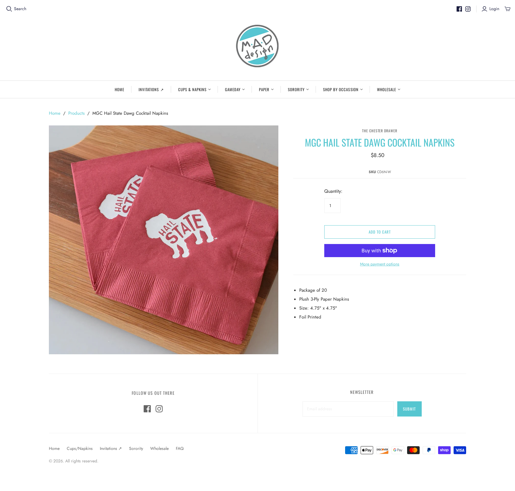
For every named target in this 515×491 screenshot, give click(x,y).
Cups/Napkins (80, 448)
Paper (264, 89)
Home (119, 89)
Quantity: (333, 191)
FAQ (180, 448)
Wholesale (386, 89)
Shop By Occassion (341, 89)
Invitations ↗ (151, 89)
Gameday (233, 89)
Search (20, 9)
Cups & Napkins (192, 89)
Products (76, 113)
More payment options (379, 264)
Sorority (296, 89)
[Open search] (9, 9)
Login (494, 9)
